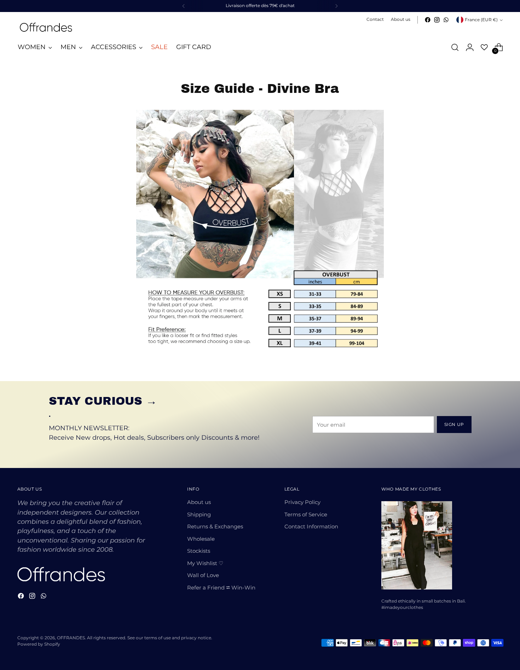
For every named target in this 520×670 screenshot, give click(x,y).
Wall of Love (203, 575)
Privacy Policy (302, 502)
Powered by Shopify (38, 644)
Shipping (199, 514)
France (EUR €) (481, 19)
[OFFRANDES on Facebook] (427, 20)
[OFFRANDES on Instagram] (437, 20)
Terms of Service (305, 514)
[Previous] (183, 6)
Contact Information (311, 526)
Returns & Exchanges (215, 526)
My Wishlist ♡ (205, 563)
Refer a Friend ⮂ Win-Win (221, 587)
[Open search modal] (455, 47)
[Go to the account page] (470, 47)
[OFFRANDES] (45, 27)
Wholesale (201, 538)
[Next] (336, 6)
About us (199, 502)
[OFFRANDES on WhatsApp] (446, 20)
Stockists (198, 550)
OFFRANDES (71, 637)
